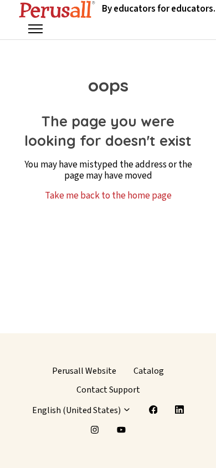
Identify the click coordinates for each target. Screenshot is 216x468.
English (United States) (77, 410)
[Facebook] (153, 410)
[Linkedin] (179, 410)
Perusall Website (84, 371)
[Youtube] (121, 430)
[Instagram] (94, 430)
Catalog (148, 371)
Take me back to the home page (108, 195)
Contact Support (108, 390)
